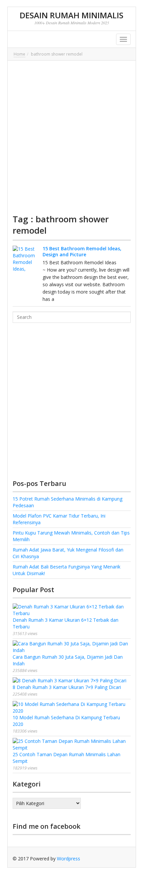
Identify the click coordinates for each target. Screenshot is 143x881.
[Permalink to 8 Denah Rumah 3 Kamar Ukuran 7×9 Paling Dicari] (72, 680)
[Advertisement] (71, 137)
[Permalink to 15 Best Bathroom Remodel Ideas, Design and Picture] (26, 259)
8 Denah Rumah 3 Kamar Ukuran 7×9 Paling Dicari (67, 687)
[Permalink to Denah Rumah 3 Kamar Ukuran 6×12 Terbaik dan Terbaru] (72, 610)
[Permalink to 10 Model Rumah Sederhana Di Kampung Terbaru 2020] (72, 707)
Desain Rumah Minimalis (71, 15)
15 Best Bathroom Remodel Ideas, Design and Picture (82, 251)
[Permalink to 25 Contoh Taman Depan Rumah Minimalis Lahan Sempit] (72, 744)
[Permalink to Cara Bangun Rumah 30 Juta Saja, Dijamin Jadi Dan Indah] (72, 647)
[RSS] (125, 858)
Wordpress (68, 858)
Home (19, 54)
